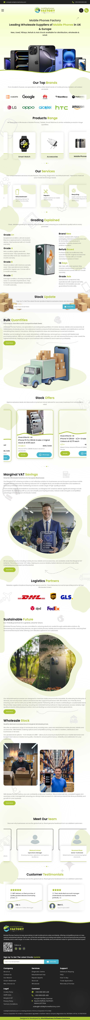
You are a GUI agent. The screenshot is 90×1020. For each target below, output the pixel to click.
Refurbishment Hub (38, 975)
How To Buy (64, 978)
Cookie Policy (8, 992)
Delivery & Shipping (67, 972)
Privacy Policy (8, 1001)
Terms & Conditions (11, 1004)
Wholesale (35, 984)
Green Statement (10, 981)
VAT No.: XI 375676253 (79, 1013)
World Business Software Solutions (55, 1018)
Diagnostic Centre (38, 972)
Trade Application (66, 981)
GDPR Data (7, 995)
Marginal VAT (8, 998)
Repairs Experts (37, 978)
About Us (7, 972)
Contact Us (7, 975)
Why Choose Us (9, 984)
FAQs (62, 975)
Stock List (35, 981)
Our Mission (8, 978)
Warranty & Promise (67, 984)
